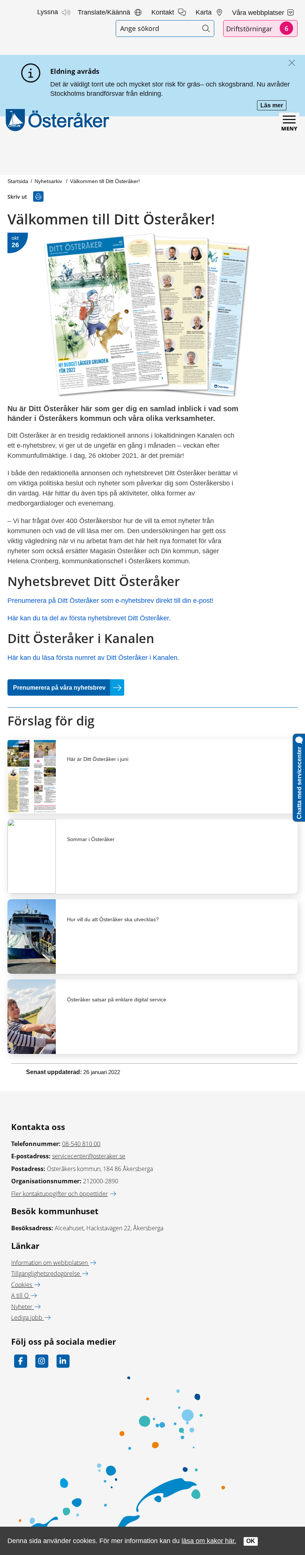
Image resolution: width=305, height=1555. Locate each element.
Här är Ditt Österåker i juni (97, 759)
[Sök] (206, 28)
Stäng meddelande (289, 63)
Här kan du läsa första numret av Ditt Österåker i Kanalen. (93, 657)
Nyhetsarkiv (49, 181)
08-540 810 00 (81, 1144)
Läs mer (273, 106)
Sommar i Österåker (91, 839)
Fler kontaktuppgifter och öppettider (59, 1194)
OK (250, 1541)
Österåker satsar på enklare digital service (116, 999)
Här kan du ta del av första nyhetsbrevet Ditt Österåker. (89, 618)
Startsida (17, 181)
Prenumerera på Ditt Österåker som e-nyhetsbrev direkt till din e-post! (110, 600)
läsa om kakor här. (209, 1541)
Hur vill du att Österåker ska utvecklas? (113, 919)
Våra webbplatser (259, 12)
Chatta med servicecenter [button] (299, 781)
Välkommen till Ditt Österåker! (105, 181)
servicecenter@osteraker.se (88, 1156)
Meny (289, 128)
